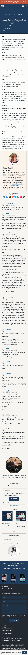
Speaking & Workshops (7, 630)
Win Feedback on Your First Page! (6, 524)
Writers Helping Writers (17, 184)
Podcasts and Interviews (7, 628)
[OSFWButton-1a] (14, 551)
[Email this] (4, 197)
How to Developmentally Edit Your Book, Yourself (21, 525)
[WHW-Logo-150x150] (2, 6)
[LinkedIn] (8, 588)
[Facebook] (3, 588)
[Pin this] (21, 197)
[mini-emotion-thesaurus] (23, 578)
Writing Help (5, 30)
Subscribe (14, 499)
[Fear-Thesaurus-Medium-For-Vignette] (5, 578)
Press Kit (4, 627)
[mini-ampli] (14, 578)
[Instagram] (5, 588)
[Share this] (7, 197)
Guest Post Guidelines (7, 633)
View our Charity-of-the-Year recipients (11, 640)
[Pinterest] (11, 588)
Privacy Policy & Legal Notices (9, 632)
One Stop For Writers (14, 185)
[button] (23, 6)
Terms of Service (9, 616)
